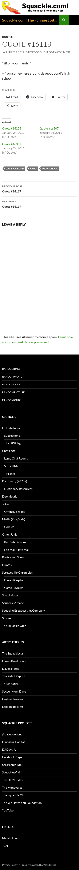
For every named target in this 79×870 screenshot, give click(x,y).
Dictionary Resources (18, 489)
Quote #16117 (12, 189)
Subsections (12, 435)
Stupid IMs (11, 466)
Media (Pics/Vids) (13, 519)
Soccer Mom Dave (14, 691)
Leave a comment (58, 52)
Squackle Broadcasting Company (23, 610)
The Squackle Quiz (14, 625)
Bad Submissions (15, 542)
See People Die (11, 764)
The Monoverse (12, 787)
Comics (9, 527)
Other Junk (9, 534)
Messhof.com (10, 838)
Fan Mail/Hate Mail (16, 549)
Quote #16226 (11, 128)
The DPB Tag (12, 443)
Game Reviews (13, 587)
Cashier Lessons (12, 699)
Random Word (12, 376)
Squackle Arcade (13, 603)
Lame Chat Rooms (16, 458)
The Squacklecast (13, 653)
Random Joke (11, 384)
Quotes (7, 36)
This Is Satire (10, 684)
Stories (6, 618)
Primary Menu (74, 20)
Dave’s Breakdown (14, 661)
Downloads (9, 496)
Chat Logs (8, 451)
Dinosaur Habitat (13, 742)
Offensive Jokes (14, 511)
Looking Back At (12, 706)
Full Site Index (11, 428)
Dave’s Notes (10, 668)
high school (50, 168)
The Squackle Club (14, 795)
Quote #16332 (11, 144)
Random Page (11, 368)
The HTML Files (12, 780)
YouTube (7, 810)
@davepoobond (12, 734)
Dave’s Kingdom (14, 580)
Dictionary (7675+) (14, 481)
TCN (5, 845)
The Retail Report (13, 676)
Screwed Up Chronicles (17, 572)
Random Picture (13, 392)
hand (33, 168)
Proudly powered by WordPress (38, 864)
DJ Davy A (9, 749)
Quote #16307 (49, 128)
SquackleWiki (11, 772)
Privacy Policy (9, 864)
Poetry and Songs (13, 557)
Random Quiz (11, 400)
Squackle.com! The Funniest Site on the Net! (30, 20)
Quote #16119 (11, 204)
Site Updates (10, 595)
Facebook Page (12, 757)
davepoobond (36, 52)
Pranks (10, 473)
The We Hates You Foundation (22, 803)
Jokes (5, 504)
